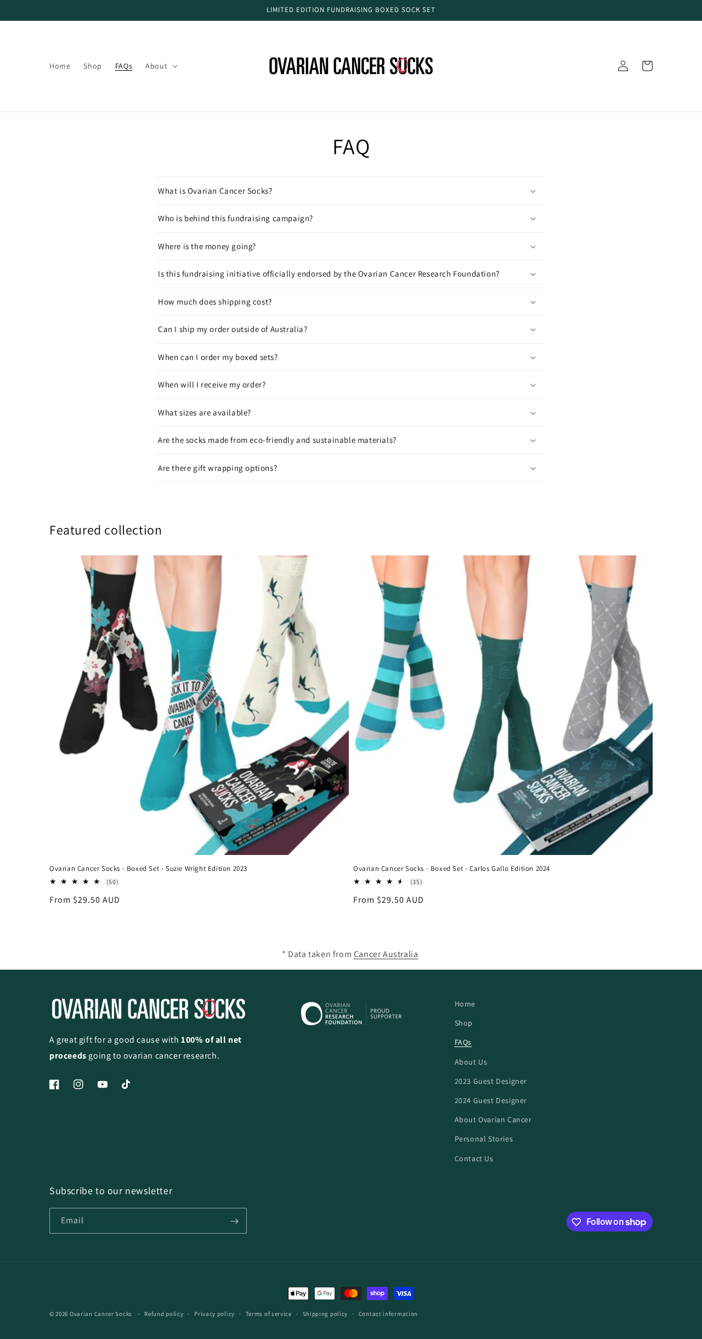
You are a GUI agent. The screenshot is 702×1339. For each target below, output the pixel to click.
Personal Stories (484, 1139)
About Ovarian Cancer (493, 1119)
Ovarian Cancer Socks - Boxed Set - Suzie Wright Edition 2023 (148, 868)
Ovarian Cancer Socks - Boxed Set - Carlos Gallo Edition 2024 (451, 868)
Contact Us (474, 1158)
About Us (471, 1061)
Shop (464, 1023)
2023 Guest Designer (491, 1080)
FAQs (463, 1042)
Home (465, 1004)
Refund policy (163, 1313)
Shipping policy (325, 1313)
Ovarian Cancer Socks (101, 1314)
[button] (160, 65)
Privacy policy (214, 1313)
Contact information (388, 1313)
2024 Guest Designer (491, 1100)
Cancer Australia (386, 954)
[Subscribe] (234, 1221)
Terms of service (269, 1313)
